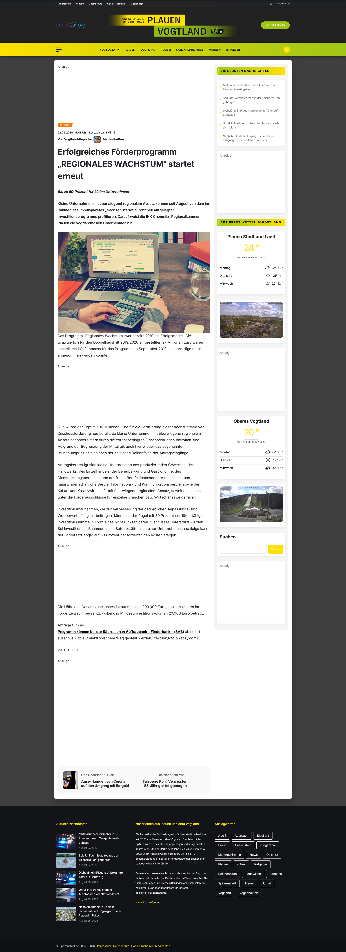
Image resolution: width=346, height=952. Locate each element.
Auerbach (241, 835)
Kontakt (80, 3)
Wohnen (214, 49)
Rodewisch (253, 874)
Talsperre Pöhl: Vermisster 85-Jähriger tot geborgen (165, 783)
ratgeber (64, 125)
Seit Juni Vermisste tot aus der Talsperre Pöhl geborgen (251, 100)
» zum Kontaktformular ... (150, 902)
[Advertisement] (134, 94)
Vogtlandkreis (248, 893)
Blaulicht (263, 835)
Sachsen (276, 874)
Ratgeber (233, 49)
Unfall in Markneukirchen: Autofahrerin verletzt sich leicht (253, 125)
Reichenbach (227, 874)
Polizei (166, 49)
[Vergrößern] (278, 306)
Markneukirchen (229, 855)
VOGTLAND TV (275, 25)
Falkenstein (243, 845)
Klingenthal (268, 845)
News (254, 855)
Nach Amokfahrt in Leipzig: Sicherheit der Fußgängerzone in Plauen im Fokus (249, 138)
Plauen (130, 49)
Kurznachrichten (189, 49)
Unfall (267, 883)
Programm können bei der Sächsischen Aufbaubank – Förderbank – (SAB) (121, 632)
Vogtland (148, 49)
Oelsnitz (272, 855)
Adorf (222, 835)
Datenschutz (95, 3)
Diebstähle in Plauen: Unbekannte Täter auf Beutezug (250, 112)
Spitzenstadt (227, 883)
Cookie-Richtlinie (116, 3)
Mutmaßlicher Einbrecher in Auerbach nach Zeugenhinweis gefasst (250, 87)
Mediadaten (136, 3)
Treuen (249, 883)
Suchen (228, 537)
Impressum (65, 3)
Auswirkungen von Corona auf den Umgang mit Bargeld (105, 783)
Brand (222, 845)
